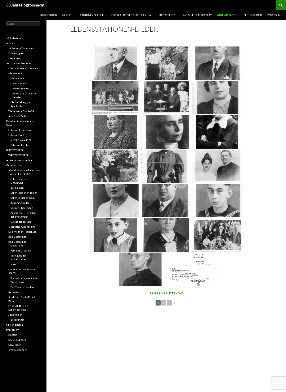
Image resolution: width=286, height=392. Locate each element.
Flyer (13, 264)
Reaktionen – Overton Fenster (25, 95)
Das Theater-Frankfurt (23, 287)
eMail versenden (17, 349)
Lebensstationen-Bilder (23, 192)
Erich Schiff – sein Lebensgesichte (18, 307)
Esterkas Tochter (20, 145)
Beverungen (17, 319)
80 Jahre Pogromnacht (25, 5)
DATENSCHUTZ (17, 339)
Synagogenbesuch (20, 221)
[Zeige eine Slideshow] (166, 293)
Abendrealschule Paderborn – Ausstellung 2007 (24, 172)
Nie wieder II (17, 78)
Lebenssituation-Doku (22, 197)
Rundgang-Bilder (19, 202)
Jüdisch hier (15, 314)
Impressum (273, 15)
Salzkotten (14, 292)
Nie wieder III (20, 83)
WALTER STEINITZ (18, 155)
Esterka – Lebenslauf (20, 130)
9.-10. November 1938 (91, 15)
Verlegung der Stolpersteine (18, 257)
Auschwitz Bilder (17, 116)
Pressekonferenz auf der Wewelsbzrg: (24, 280)
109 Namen (17, 187)
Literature (14, 58)
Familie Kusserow (20, 250)
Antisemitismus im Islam (197, 15)
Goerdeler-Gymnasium (21, 226)
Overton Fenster (20, 88)
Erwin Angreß (16, 53)
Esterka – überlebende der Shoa (131, 15)
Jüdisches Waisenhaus (21, 48)
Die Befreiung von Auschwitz (20, 104)
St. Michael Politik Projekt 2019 (22, 298)
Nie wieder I (15, 73)
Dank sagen (14, 344)
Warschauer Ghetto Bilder (23, 111)
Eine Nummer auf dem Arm (23, 68)
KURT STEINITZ (167, 15)
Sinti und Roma (253, 15)
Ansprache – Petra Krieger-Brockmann (23, 214)
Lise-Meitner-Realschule (22, 231)
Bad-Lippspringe (17, 236)
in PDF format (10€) (21, 140)
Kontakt (12, 334)
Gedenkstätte (226, 15)
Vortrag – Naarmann (21, 207)
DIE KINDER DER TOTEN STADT (21, 271)
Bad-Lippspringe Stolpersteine (17, 243)
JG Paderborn (48, 15)
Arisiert (67, 15)
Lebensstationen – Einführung (20, 180)
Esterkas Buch (16, 135)
